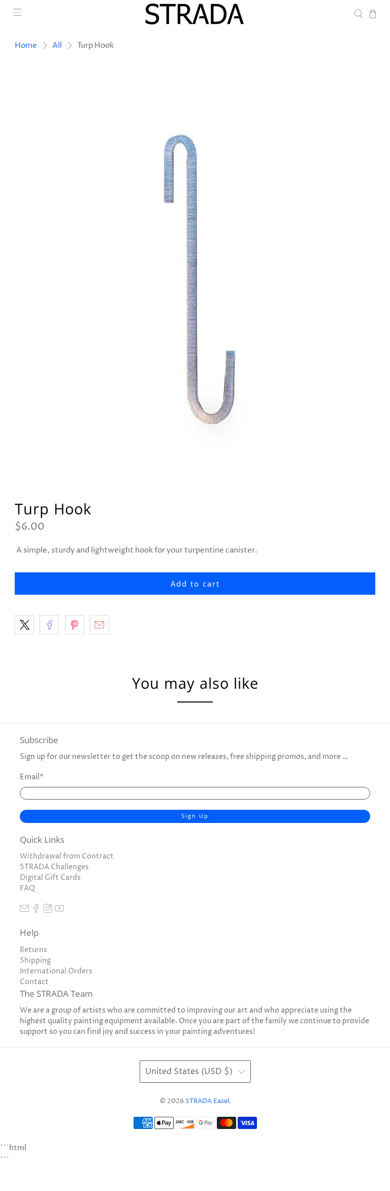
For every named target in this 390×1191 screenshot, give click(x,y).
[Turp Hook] (195, 272)
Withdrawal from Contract (67, 856)
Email (32, 777)
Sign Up (195, 815)
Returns (33, 950)
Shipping (35, 960)
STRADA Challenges (54, 867)
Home (26, 45)
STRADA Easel (207, 1101)
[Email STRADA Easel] (24, 910)
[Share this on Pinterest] (74, 624)
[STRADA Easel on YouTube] (59, 910)
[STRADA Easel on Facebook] (36, 910)
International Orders (56, 971)
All (57, 45)
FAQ (27, 888)
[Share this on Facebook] (49, 624)
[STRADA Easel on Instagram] (47, 910)
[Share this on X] (24, 624)
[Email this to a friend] (99, 624)
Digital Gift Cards (50, 877)
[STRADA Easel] (195, 14)
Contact (34, 982)
